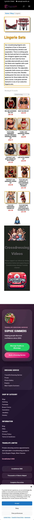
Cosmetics (5, 410)
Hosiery (4, 415)
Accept (17, 503)
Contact (5, 431)
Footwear (5, 404)
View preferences (17, 513)
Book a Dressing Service (17, 355)
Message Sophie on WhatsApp (17, 347)
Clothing (5, 402)
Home (7, 13)
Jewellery (5, 412)
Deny (17, 508)
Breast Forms (6, 407)
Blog (3, 426)
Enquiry (7, 383)
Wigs (3, 399)
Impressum (27, 517)
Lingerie (17, 13)
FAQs (3, 429)
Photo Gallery (9, 380)
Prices (7, 378)
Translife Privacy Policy (17, 517)
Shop (12, 13)
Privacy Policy (6, 434)
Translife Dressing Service (13, 375)
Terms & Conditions (8, 437)
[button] (31, 487)
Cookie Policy (7, 517)
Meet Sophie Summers (12, 385)
